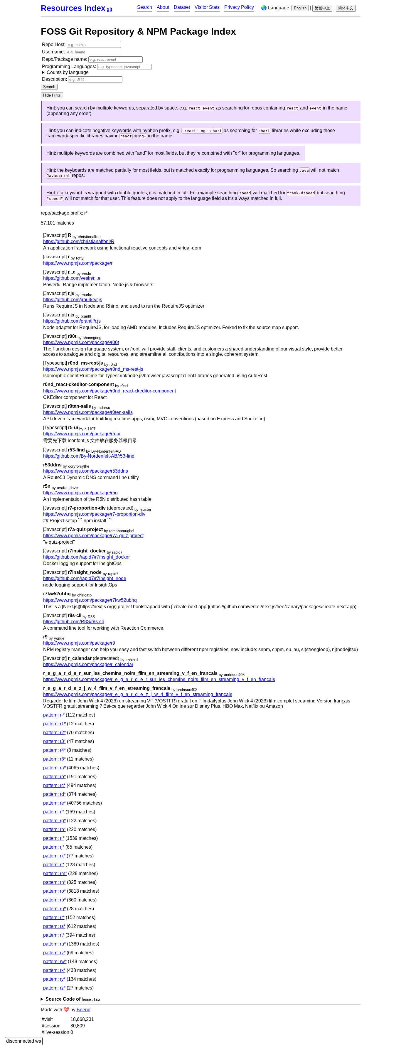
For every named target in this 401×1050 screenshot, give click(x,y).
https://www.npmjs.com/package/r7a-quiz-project (93, 535)
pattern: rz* (54, 987)
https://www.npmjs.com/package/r (77, 263)
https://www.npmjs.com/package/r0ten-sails (88, 412)
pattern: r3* (54, 741)
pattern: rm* (55, 873)
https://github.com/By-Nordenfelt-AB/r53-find (88, 456)
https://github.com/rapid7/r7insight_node (84, 578)
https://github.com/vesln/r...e (71, 278)
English (300, 8)
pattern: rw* (55, 961)
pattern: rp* (54, 899)
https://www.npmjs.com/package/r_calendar (88, 664)
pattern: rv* (54, 952)
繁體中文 (322, 8)
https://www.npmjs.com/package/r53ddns (85, 470)
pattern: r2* (54, 732)
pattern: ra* (54, 767)
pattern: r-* (54, 714)
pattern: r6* (54, 758)
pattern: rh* (54, 829)
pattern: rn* (54, 882)
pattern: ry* (54, 979)
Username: (54, 51)
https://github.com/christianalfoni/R (78, 241)
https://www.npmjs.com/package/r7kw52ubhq (90, 600)
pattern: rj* (53, 847)
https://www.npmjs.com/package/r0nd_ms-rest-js (93, 369)
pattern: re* (54, 802)
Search (144, 7)
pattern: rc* (54, 785)
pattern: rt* (53, 935)
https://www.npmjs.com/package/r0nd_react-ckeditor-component (109, 390)
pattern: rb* (54, 776)
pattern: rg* (54, 820)
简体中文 (345, 8)
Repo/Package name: (65, 59)
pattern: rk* (54, 855)
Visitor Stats (207, 7)
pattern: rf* (53, 811)
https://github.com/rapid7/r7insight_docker (86, 557)
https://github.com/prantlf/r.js (72, 320)
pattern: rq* (54, 908)
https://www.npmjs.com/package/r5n (80, 492)
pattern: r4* (54, 750)
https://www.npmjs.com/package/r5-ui (81, 433)
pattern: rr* (54, 917)
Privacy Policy (239, 7)
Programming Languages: (69, 69)
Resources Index (73, 8)
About (163, 7)
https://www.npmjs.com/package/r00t (81, 342)
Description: (55, 79)
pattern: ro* (54, 891)
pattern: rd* (54, 794)
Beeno (83, 1009)
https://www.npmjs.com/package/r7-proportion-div (94, 514)
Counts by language (68, 72)
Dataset (182, 7)
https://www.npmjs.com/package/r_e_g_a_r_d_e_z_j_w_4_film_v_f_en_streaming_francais (137, 694)
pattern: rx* (54, 970)
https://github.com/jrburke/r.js (72, 299)
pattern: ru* (54, 943)
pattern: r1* (54, 723)
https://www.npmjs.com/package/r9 (79, 643)
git (109, 9)
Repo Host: (54, 44)
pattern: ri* (53, 838)
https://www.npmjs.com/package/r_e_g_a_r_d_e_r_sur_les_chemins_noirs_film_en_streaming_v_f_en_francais (159, 679)
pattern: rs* (54, 926)
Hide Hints (52, 95)
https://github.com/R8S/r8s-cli (73, 621)
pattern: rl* (53, 864)
